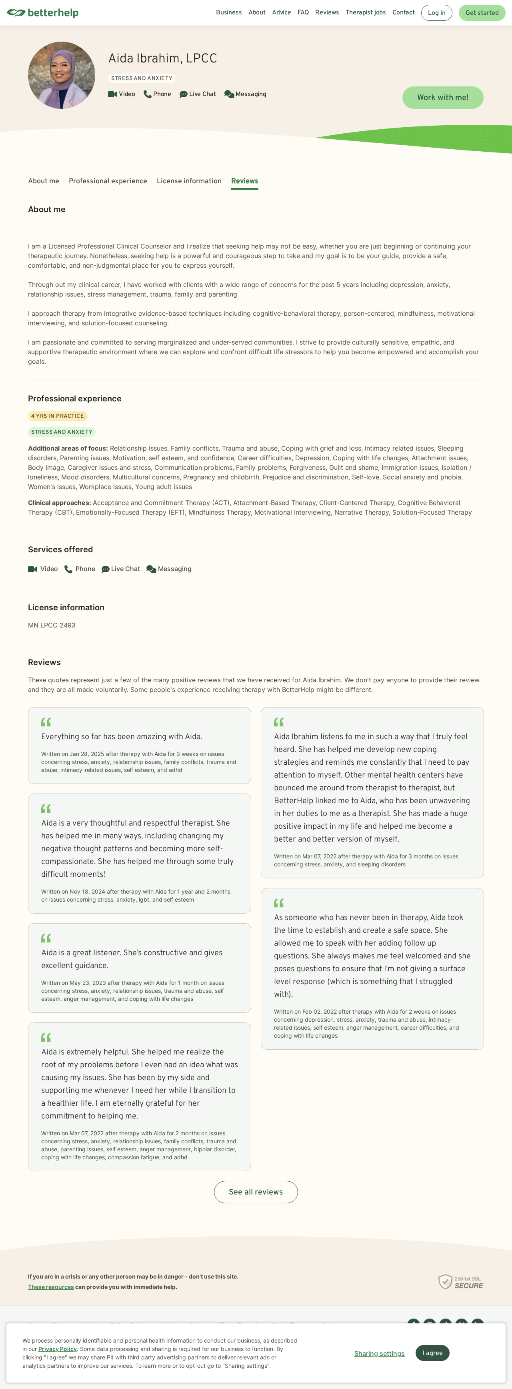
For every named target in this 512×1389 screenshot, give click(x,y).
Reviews (244, 181)
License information (189, 181)
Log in (437, 13)
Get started (482, 13)
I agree (432, 1353)
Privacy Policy (57, 1348)
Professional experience (108, 181)
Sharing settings (379, 1353)
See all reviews (256, 1192)
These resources (51, 1286)
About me (43, 181)
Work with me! (443, 98)
